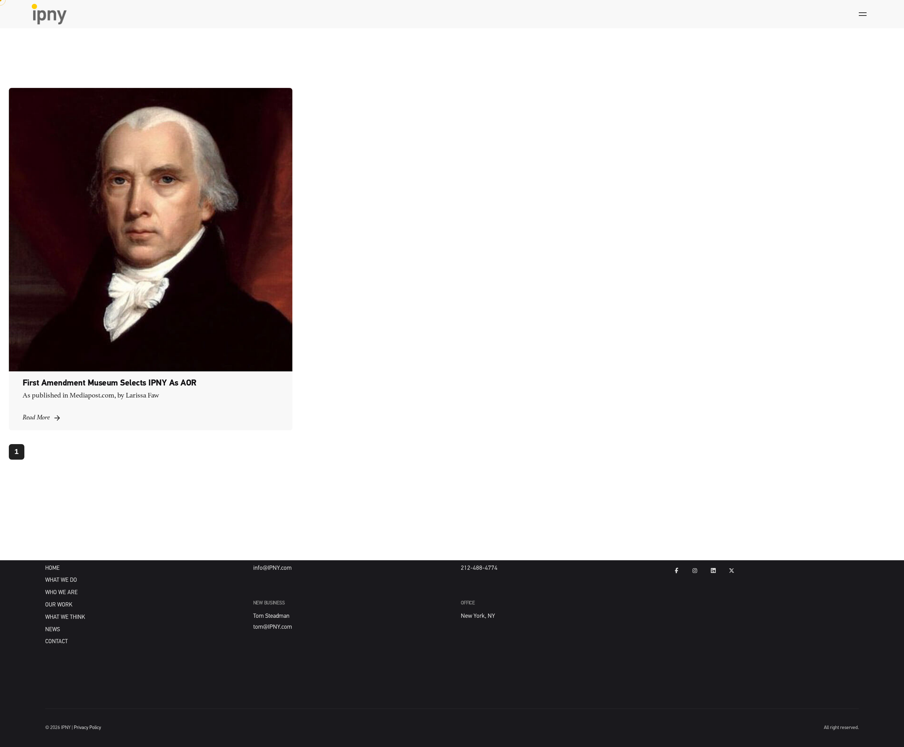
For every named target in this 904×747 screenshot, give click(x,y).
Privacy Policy (87, 727)
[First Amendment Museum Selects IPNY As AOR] (150, 229)
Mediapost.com (92, 395)
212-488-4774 (479, 568)
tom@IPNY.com (272, 627)
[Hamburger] (863, 14)
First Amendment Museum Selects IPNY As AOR (110, 383)
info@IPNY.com (272, 568)
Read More (36, 417)
